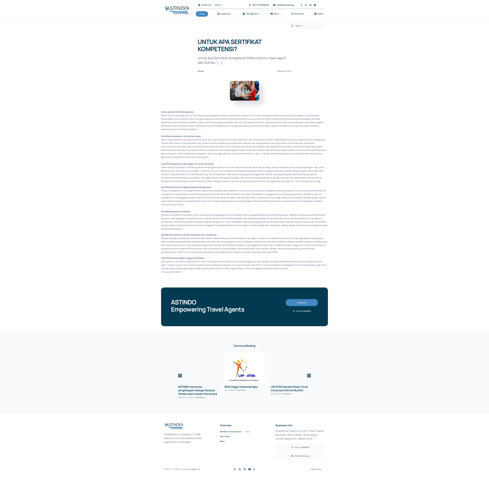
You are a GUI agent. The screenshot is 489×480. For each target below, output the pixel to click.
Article (200, 71)
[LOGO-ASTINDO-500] (177, 6)
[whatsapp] (254, 469)
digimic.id (196, 469)
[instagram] (310, 5)
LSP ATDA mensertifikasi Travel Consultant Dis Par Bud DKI (289, 388)
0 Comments (200, 397)
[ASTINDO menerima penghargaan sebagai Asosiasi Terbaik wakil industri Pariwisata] (198, 368)
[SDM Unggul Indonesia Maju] (244, 368)
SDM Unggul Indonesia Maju (241, 386)
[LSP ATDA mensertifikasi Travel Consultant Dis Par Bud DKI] (291, 368)
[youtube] (315, 5)
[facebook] (301, 5)
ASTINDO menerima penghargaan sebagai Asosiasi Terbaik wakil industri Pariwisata (197, 390)
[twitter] (306, 5)
